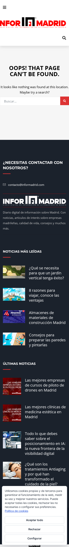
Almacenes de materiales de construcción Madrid (47, 317)
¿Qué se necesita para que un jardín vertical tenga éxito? (46, 272)
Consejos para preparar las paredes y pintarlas (47, 339)
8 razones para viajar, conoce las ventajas (44, 295)
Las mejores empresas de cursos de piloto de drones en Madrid (45, 385)
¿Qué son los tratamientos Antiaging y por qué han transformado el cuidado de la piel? (45, 474)
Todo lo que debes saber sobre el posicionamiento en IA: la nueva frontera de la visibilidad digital (45, 443)
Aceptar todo (34, 520)
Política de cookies (16, 510)
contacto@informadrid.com (26, 185)
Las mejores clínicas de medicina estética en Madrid (45, 411)
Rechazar (34, 529)
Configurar (34, 538)
